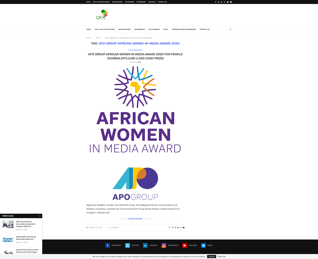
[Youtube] (227, 2)
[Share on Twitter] (175, 227)
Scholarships (117, 2)
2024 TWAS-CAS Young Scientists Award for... (26, 238)
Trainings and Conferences (184, 29)
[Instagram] (224, 2)
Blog (165, 29)
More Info (221, 256)
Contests (152, 2)
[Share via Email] (183, 227)
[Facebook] (215, 2)
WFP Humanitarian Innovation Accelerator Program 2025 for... (26, 224)
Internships (141, 2)
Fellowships (129, 2)
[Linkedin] (221, 2)
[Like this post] (169, 227)
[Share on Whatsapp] (180, 227)
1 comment (114, 227)
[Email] (231, 2)
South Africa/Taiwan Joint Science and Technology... (27, 251)
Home (88, 2)
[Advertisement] (186, 14)
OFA (139, 62)
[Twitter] (218, 2)
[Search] (230, 29)
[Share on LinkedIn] (178, 227)
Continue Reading (135, 219)
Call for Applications (101, 2)
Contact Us (162, 2)
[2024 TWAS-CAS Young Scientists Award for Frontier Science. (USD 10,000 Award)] (8, 239)
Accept (211, 257)
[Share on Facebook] (172, 227)
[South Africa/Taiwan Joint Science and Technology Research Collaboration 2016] (8, 252)
